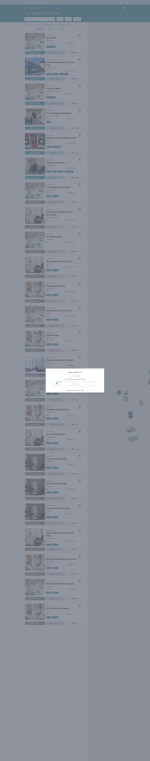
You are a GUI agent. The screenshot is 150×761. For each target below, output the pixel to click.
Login (82, 390)
